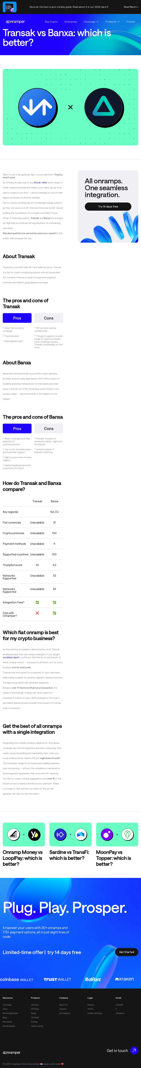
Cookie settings (94, 1013)
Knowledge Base (10, 1013)
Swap (33, 1013)
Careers (63, 1009)
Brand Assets (9, 1026)
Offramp (35, 1009)
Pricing (34, 1022)
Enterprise (7, 1022)
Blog (5, 1017)
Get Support (64, 1013)
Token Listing (37, 1026)
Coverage (7, 1005)
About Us (63, 1005)
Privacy (90, 1005)
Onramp (34, 1005)
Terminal (35, 1017)
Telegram (120, 1013)
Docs (5, 1009)
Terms (90, 1009)
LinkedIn (119, 1005)
